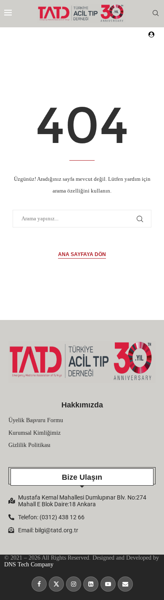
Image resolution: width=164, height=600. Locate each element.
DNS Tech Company (28, 564)
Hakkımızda (82, 405)
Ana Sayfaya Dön (82, 254)
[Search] (155, 13)
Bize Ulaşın (82, 477)
